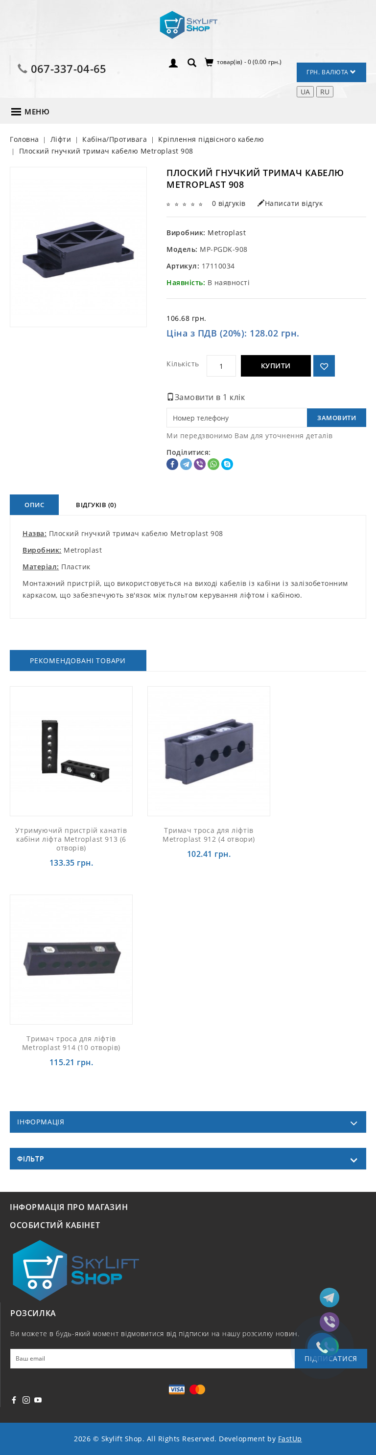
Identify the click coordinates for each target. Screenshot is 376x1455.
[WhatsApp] (213, 464)
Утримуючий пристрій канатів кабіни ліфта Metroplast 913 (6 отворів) (71, 839)
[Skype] (227, 464)
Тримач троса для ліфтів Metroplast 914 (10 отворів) (71, 1043)
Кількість (182, 363)
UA (305, 91)
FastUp (290, 1438)
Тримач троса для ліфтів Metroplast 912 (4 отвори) (209, 835)
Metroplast (227, 232)
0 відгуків (229, 203)
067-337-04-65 (69, 68)
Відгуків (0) (96, 504)
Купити (276, 365)
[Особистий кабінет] (173, 62)
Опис (34, 504)
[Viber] (200, 464)
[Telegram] (186, 464)
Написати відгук (294, 203)
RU (324, 91)
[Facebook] (172, 464)
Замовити (336, 417)
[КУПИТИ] (94, 750)
